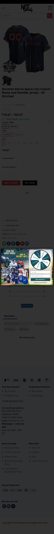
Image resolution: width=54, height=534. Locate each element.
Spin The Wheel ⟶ (40, 279)
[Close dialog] (51, 250)
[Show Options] (49, 275)
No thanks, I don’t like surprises (40, 282)
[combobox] (40, 275)
